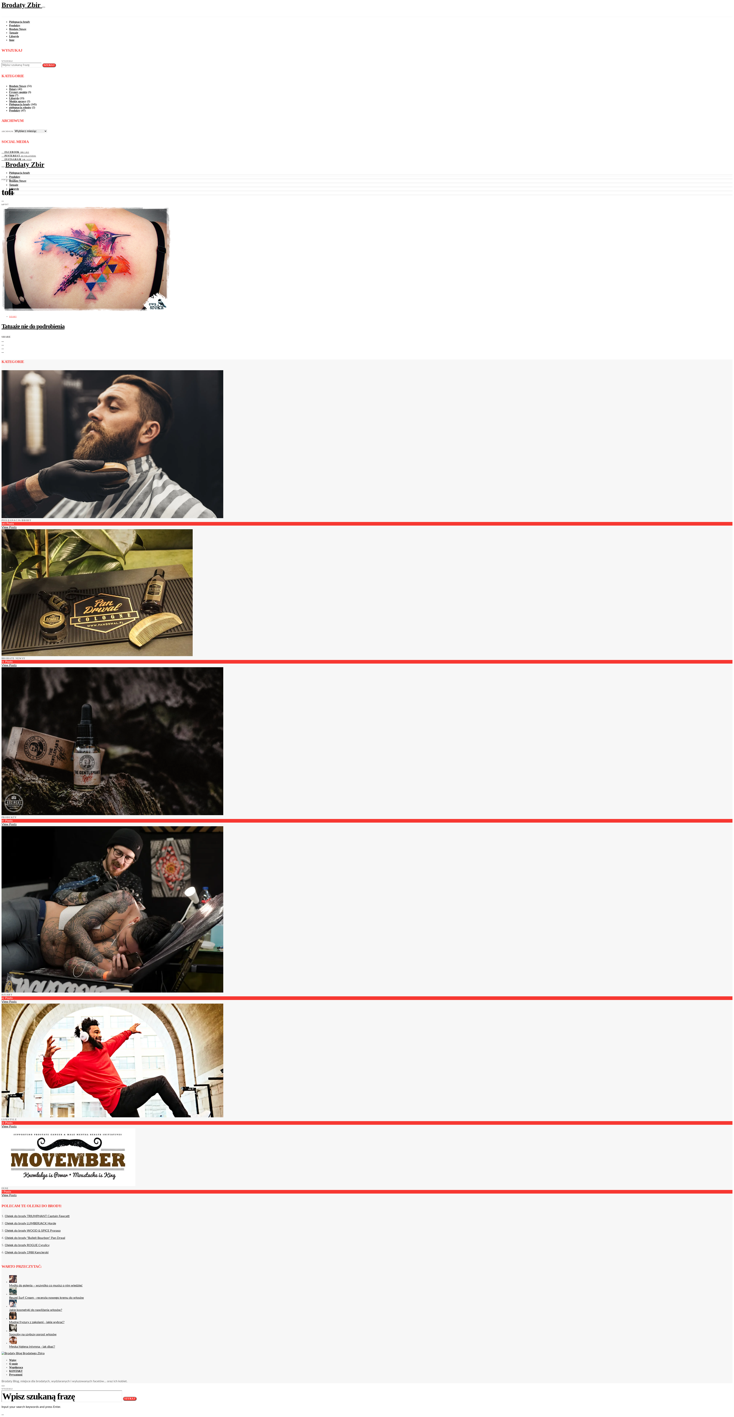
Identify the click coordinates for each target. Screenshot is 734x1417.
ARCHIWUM (7, 131)
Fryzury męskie (18, 92)
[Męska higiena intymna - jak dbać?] (13, 1343)
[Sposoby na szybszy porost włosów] (13, 1330)
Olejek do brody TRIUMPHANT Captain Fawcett (37, 1216)
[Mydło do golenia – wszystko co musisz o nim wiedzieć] (13, 1281)
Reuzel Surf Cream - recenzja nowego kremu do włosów (46, 1297)
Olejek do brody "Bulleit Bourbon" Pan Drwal (35, 1237)
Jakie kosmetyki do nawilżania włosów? (35, 1309)
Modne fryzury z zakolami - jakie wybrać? (36, 1322)
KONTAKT (16, 1371)
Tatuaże (13, 32)
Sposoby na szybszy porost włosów (33, 1334)
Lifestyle (14, 36)
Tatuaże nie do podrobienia (33, 326)
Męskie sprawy (17, 101)
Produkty (14, 25)
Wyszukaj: (7, 61)
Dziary (13, 89)
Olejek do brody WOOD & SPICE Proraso (33, 1230)
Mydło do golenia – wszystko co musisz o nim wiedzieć (46, 1285)
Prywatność (16, 1374)
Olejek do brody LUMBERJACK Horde (30, 1223)
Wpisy (12, 1360)
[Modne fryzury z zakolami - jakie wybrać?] (13, 1318)
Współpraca (16, 1367)
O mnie (13, 1363)
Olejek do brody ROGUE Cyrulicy (27, 1245)
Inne (11, 40)
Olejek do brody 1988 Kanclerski (27, 1252)
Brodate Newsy (17, 29)
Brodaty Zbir (22, 5)
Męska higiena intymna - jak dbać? (32, 1346)
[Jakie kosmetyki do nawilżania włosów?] (13, 1306)
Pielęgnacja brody (19, 21)
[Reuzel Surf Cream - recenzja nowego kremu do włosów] (13, 1294)
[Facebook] (3, 199)
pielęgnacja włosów (20, 107)
